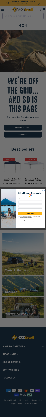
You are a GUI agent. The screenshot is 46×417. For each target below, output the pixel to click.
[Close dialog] (43, 191)
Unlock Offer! (30, 213)
